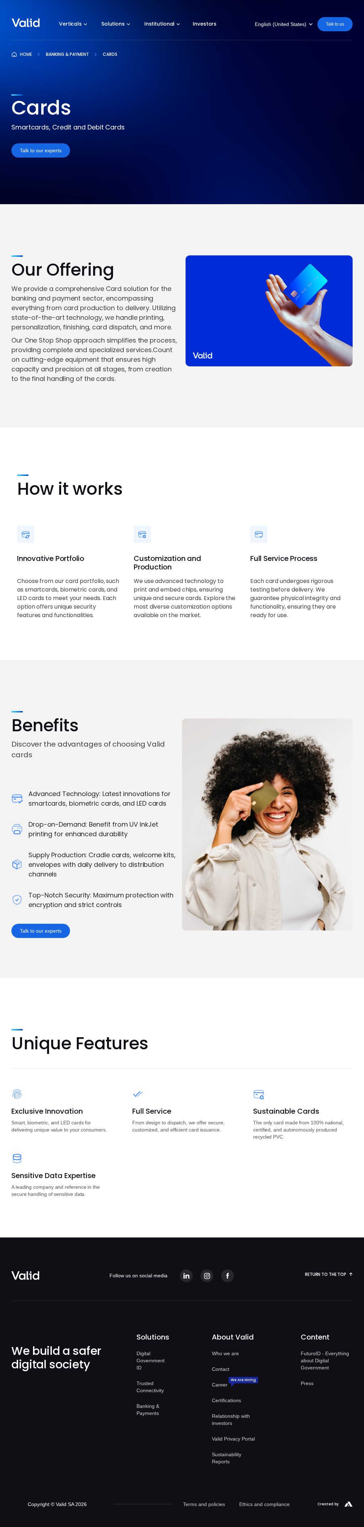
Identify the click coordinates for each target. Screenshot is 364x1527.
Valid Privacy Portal (233, 1439)
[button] (73, 25)
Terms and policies (204, 1504)
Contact (220, 1369)
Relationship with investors (231, 1419)
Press (307, 1383)
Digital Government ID (150, 1360)
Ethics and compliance (264, 1504)
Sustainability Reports (226, 1458)
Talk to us (335, 24)
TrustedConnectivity (150, 1386)
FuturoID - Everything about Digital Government (325, 1360)
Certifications (226, 1400)
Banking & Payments (147, 1409)
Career (220, 1385)
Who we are (225, 1353)
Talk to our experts (40, 150)
